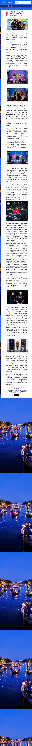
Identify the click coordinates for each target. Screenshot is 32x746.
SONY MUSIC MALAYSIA (16, 392)
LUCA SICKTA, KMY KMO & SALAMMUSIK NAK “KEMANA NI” (16, 13)
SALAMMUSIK (23, 391)
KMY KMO (19, 390)
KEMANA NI (14, 390)
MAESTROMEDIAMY (15, 391)
